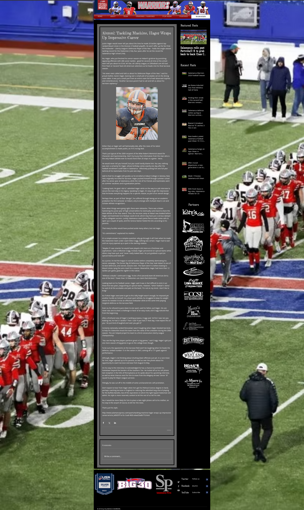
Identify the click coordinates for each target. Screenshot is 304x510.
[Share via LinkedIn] (115, 423)
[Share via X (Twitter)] (109, 423)
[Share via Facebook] (103, 423)
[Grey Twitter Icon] (178, 482)
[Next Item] (203, 37)
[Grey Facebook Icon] (178, 486)
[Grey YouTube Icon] (178, 490)
